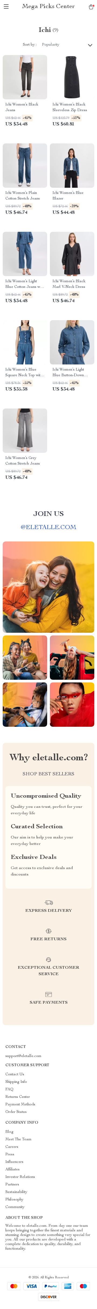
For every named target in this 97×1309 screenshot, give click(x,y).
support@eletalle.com (23, 1056)
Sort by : (30, 45)
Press (9, 1154)
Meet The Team (18, 1139)
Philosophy (14, 1200)
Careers (11, 1147)
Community (15, 1207)
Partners (12, 1185)
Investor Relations (20, 1177)
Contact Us (14, 1074)
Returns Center (17, 1097)
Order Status (16, 1112)
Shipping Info (16, 1082)
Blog (9, 1132)
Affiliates (12, 1169)
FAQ (9, 1089)
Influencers (14, 1162)
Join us (48, 514)
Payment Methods (20, 1104)
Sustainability (16, 1192)
